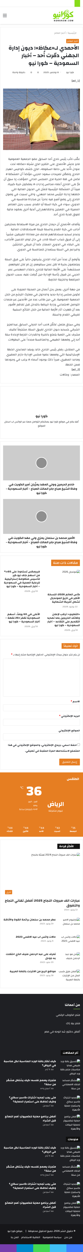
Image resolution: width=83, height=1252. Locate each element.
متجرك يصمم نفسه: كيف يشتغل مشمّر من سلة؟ (31, 1082)
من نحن (68, 1237)
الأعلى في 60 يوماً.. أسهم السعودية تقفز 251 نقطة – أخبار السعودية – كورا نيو (22, 618)
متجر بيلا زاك (73, 1023)
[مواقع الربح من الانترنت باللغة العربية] (69, 976)
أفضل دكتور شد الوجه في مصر (62, 1031)
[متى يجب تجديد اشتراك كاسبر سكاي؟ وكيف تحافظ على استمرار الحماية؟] (69, 1104)
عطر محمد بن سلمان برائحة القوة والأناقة (29, 919)
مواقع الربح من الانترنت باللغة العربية (33, 971)
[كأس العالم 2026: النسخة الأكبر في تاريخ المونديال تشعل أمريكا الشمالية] (61, 580)
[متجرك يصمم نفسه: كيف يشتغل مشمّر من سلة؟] (69, 1085)
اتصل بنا (15, 1237)
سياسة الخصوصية (52, 1237)
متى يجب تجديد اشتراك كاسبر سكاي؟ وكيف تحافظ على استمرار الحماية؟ (32, 1099)
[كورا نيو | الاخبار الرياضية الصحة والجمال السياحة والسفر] (63, 15)
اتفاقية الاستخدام (30, 1237)
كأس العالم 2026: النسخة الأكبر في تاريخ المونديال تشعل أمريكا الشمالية (63, 598)
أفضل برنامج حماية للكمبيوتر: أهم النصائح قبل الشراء (30, 1118)
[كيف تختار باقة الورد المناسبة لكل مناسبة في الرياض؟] (69, 1067)
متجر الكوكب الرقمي (68, 1015)
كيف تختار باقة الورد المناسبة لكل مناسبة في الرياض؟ (30, 1063)
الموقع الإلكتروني (69, 730)
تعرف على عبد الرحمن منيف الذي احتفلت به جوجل (31, 956)
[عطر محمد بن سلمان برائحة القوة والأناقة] (69, 925)
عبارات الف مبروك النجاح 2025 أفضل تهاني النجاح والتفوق (42, 903)
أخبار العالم (60, 33)
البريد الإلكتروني (69, 716)
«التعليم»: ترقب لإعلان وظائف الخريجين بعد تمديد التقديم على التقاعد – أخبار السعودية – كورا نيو (63, 620)
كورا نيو (70, 72)
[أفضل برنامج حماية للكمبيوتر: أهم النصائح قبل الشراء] (69, 1123)
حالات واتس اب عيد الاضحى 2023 (36, 936)
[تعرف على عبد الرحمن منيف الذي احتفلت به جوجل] (69, 959)
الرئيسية (72, 33)
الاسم (75, 701)
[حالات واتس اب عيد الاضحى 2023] (69, 942)
